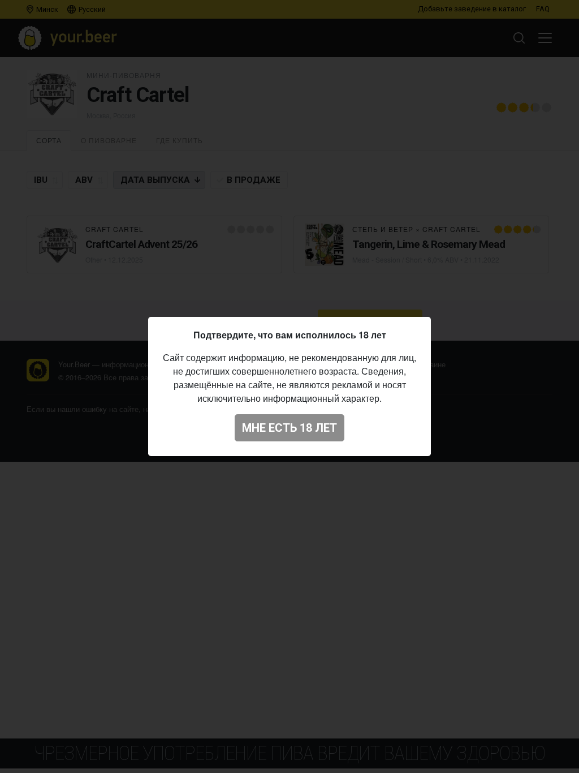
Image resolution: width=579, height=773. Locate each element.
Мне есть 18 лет (289, 428)
